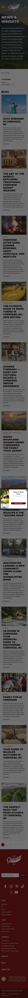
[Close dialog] (26, 490)
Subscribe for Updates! (18, 503)
